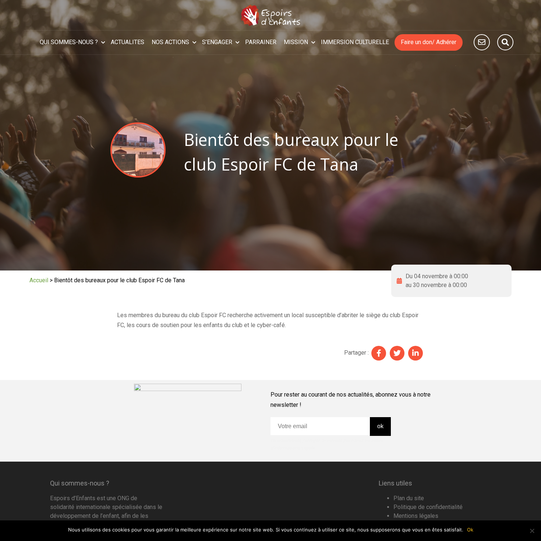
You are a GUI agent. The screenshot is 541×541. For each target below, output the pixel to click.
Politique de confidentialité (428, 507)
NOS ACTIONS (170, 42)
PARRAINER (260, 42)
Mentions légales (415, 515)
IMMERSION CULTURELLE (355, 42)
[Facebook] (378, 353)
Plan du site (408, 498)
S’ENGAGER (217, 42)
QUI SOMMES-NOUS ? (69, 42)
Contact (482, 42)
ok (380, 426)
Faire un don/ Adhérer (428, 42)
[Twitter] (397, 353)
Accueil (38, 280)
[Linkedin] (415, 353)
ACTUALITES (127, 42)
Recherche (505, 42)
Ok (470, 530)
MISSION (296, 42)
